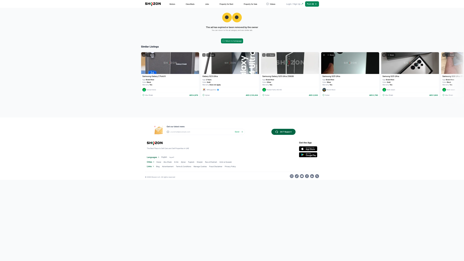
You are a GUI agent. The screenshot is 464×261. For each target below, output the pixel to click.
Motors (172, 4)
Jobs (207, 4)
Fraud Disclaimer (215, 166)
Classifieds (190, 4)
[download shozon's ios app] (308, 148)
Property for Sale (250, 4)
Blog (158, 166)
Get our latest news (176, 126)
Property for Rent (226, 4)
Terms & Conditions (183, 166)
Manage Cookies (200, 166)
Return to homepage (233, 41)
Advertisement (168, 166)
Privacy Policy (230, 166)
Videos (272, 4)
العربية (171, 157)
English (164, 157)
